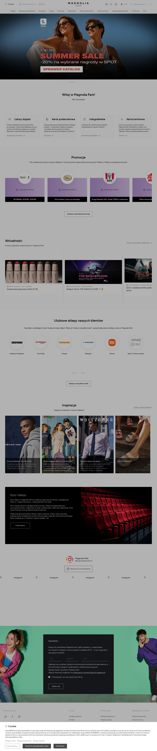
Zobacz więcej (12, 746)
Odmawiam (60, 746)
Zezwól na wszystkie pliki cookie (36, 746)
